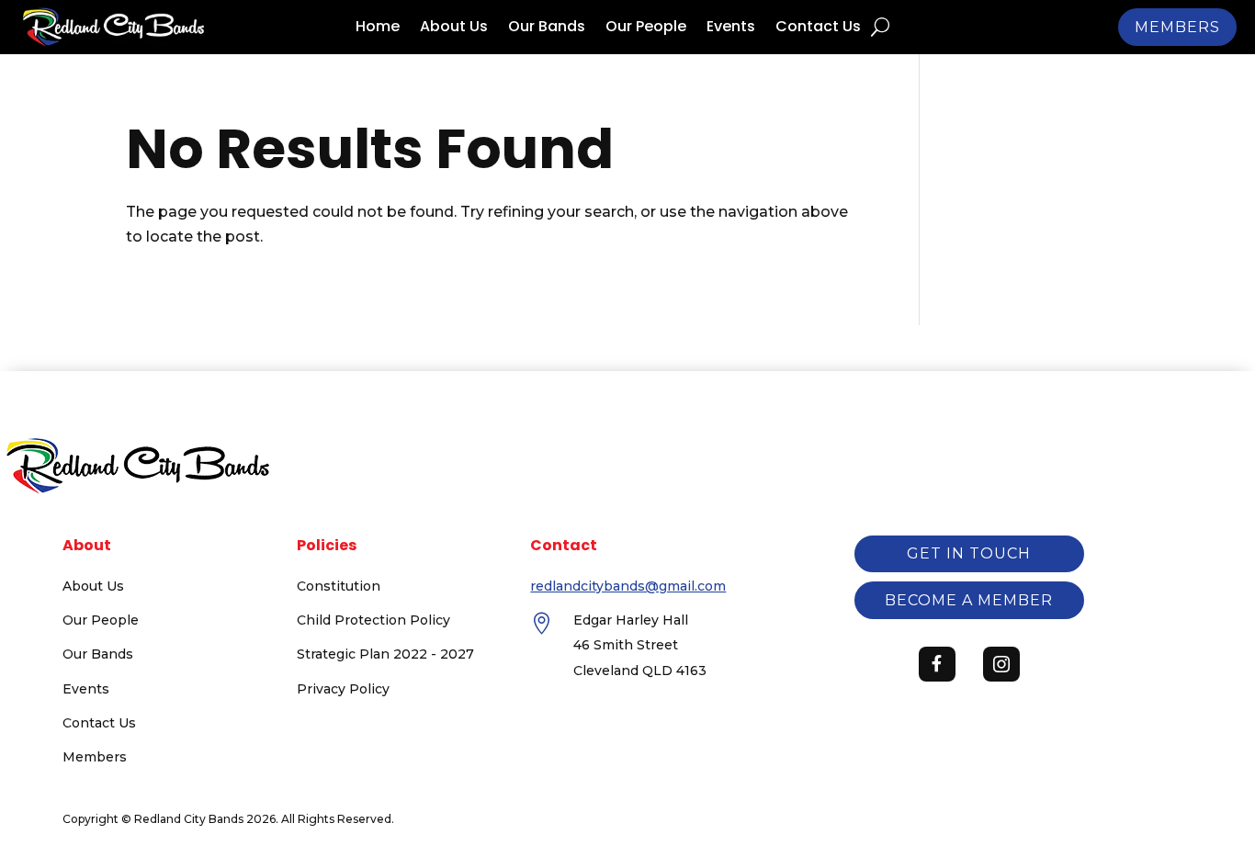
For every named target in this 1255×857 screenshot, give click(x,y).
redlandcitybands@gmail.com (628, 586)
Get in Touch (969, 553)
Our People (645, 28)
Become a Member (969, 600)
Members (1177, 27)
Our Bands (546, 28)
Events (731, 28)
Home (378, 28)
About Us (454, 28)
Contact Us (818, 28)
